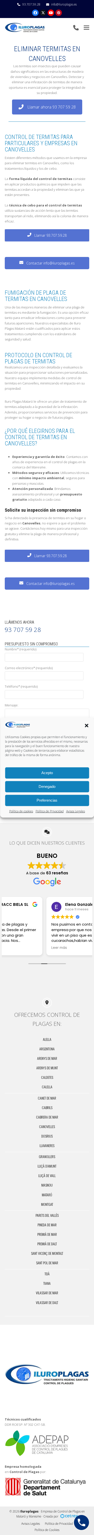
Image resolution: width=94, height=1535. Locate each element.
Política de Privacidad (50, 811)
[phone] (76, 27)
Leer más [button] (16, 948)
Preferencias (47, 800)
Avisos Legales (75, 811)
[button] (86, 725)
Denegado (47, 786)
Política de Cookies (47, 1530)
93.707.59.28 (31, 4)
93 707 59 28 (23, 629)
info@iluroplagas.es (64, 4)
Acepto (47, 773)
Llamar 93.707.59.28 (50, 235)
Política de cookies (21, 811)
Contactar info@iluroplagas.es (50, 263)
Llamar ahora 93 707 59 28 (51, 107)
